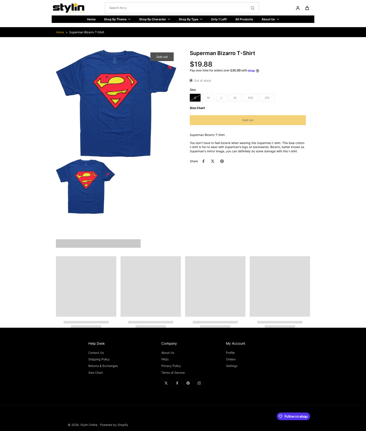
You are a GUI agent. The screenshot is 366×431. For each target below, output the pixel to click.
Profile (230, 352)
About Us (167, 352)
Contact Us (96, 352)
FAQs (165, 359)
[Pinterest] (188, 383)
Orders (231, 359)
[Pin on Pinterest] (222, 161)
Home (60, 32)
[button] (248, 120)
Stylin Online (88, 425)
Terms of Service (173, 372)
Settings (231, 366)
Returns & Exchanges (103, 366)
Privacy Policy (171, 366)
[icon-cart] (307, 8)
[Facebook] (177, 383)
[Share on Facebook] (203, 161)
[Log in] (297, 8)
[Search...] (252, 8)
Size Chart (95, 372)
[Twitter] (166, 383)
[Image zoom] (116, 103)
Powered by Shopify (114, 425)
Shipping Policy (99, 359)
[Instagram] (199, 383)
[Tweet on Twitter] (212, 161)
